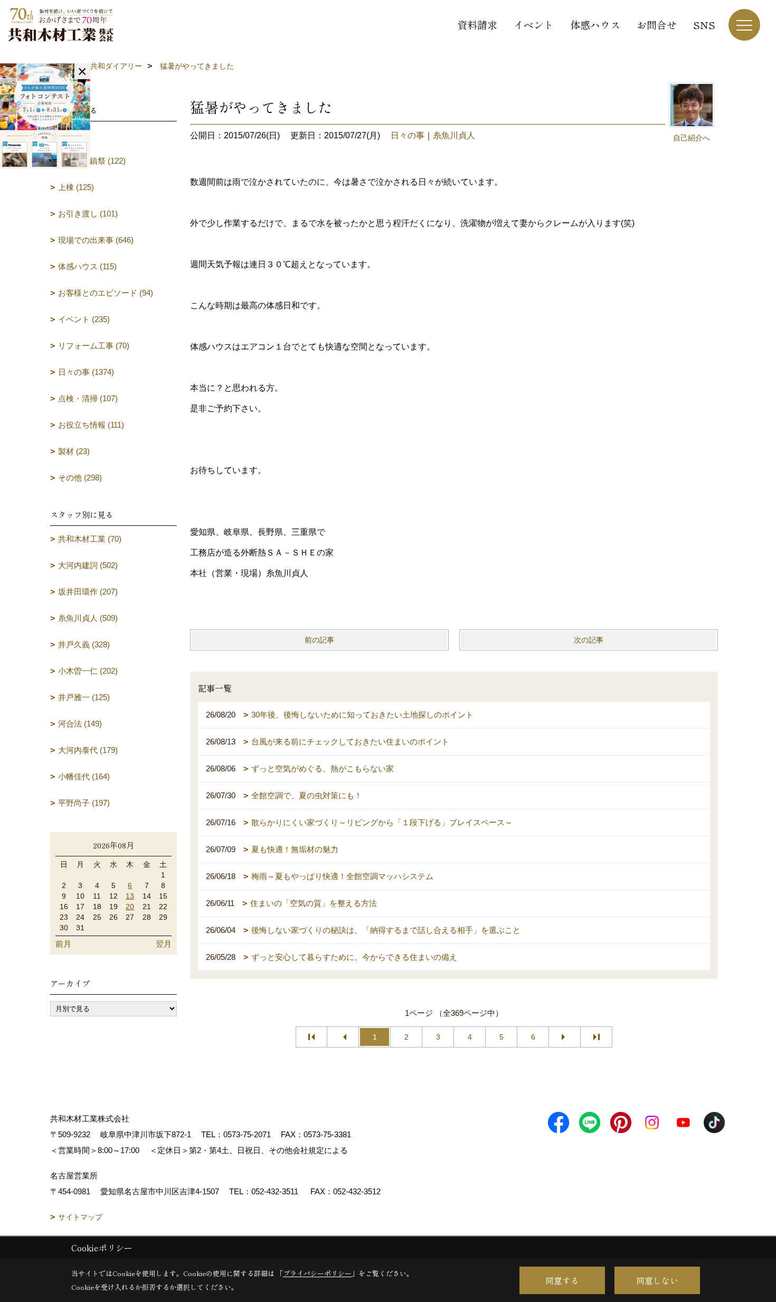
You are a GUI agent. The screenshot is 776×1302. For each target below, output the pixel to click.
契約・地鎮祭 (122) (92, 160)
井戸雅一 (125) (84, 697)
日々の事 (407, 135)
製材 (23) (74, 451)
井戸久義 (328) (84, 644)
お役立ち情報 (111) (91, 424)
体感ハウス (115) (87, 266)
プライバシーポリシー (317, 1273)
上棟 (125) (76, 187)
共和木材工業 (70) (89, 538)
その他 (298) (80, 477)
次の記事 (588, 640)
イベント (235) (84, 319)
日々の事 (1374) (86, 371)
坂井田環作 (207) (88, 591)
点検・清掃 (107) (88, 398)
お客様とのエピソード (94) (105, 292)
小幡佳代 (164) (84, 776)
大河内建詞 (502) (88, 565)
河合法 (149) (80, 723)
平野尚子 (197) (84, 802)
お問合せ (657, 24)
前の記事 (319, 640)
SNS (704, 24)
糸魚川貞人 (454, 135)
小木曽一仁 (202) (88, 670)
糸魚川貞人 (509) (88, 618)
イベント (534, 24)
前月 (63, 943)
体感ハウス (595, 24)
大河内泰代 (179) (88, 750)
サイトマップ (80, 1217)
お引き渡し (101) (88, 213)
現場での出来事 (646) (96, 239)
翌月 (164, 943)
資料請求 (477, 24)
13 (130, 896)
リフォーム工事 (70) (93, 345)
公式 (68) (74, 134)
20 (130, 906)
